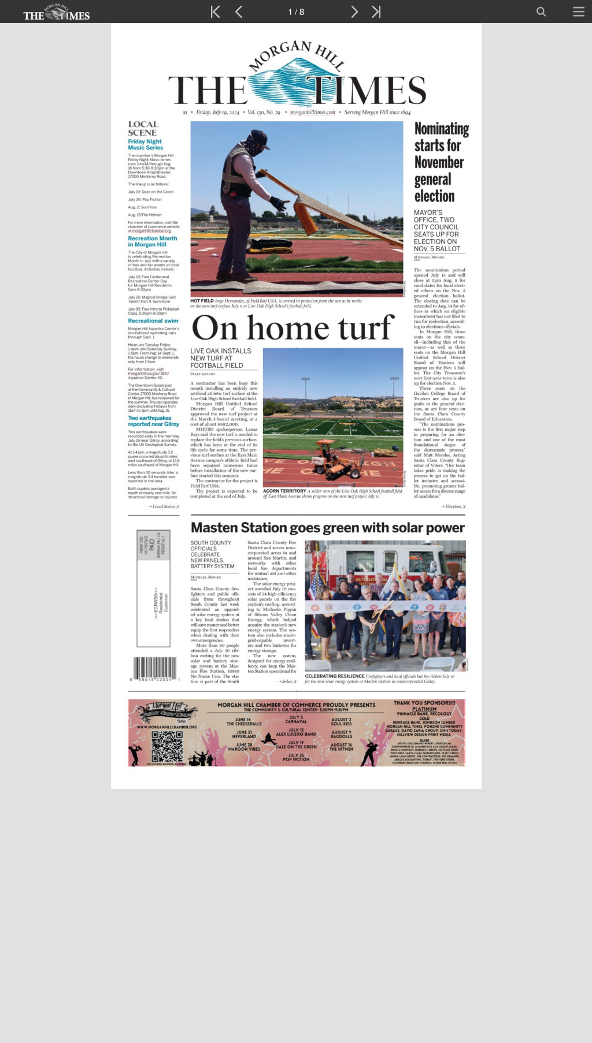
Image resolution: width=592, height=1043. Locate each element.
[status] (296, 11)
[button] (56, 11)
